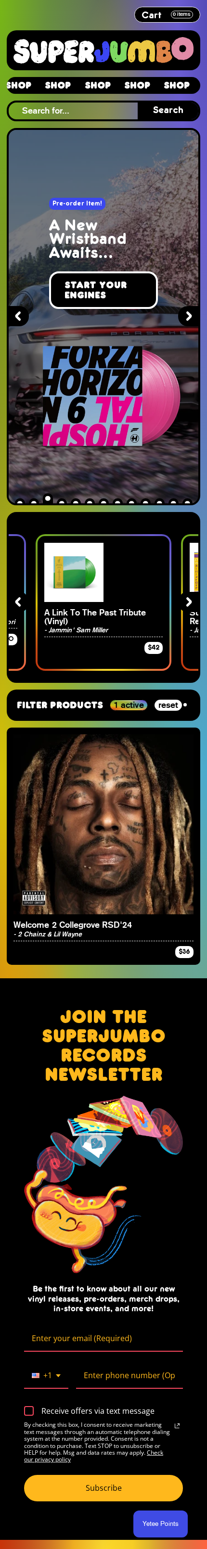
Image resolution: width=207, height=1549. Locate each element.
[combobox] (46, 1376)
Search (168, 110)
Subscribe (104, 1488)
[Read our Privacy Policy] (177, 1426)
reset (168, 705)
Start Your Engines (96, 290)
